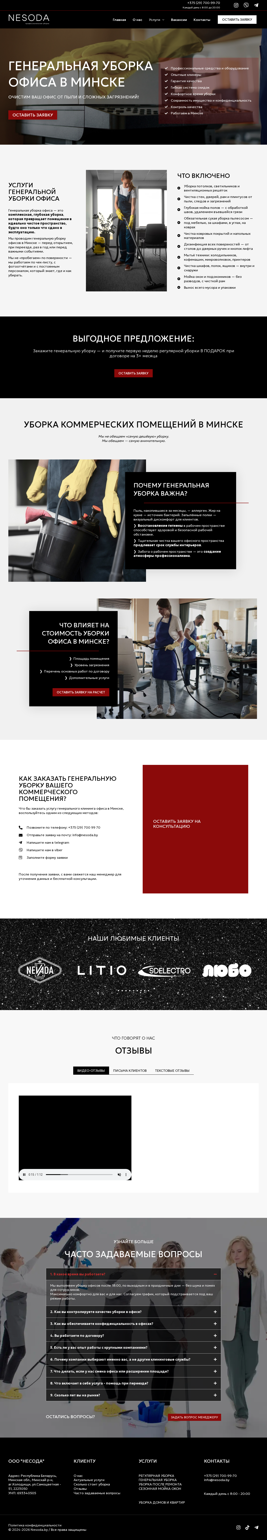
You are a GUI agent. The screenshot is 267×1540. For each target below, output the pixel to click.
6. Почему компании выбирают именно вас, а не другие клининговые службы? (120, 1359)
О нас (137, 20)
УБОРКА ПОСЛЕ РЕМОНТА (160, 1484)
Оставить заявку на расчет (81, 692)
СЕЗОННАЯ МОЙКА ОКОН (160, 1488)
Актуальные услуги (89, 1480)
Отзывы (80, 1488)
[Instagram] (236, 5)
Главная (119, 20)
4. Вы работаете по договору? (77, 1335)
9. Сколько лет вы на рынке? (75, 1395)
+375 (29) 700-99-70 (203, 3)
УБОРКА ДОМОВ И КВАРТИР (162, 1502)
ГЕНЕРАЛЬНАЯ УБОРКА (158, 1480)
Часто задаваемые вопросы (97, 1493)
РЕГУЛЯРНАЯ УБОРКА (156, 1476)
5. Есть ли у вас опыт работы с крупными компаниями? (98, 1347)
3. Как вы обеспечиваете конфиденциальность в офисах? (101, 1324)
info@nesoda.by (216, 1480)
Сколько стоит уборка (92, 1484)
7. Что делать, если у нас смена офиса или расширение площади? (109, 1371)
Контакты (202, 20)
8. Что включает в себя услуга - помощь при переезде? (99, 1383)
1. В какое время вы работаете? (77, 1274)
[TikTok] (247, 1527)
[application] (162, 19)
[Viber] (246, 5)
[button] (118, 990)
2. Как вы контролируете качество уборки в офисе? (96, 1312)
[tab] (91, 1071)
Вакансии (179, 20)
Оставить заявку (237, 20)
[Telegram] (256, 5)
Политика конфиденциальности (35, 1525)
